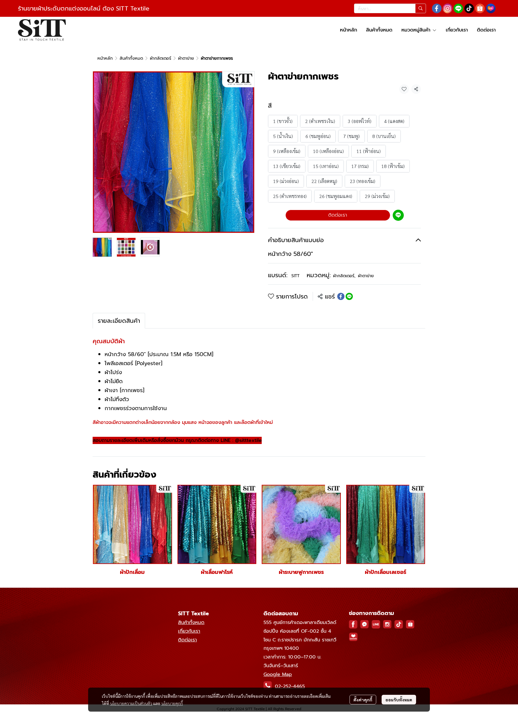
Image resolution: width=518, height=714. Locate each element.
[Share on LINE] (349, 296)
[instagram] (447, 8)
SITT (295, 276)
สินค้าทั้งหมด (131, 58)
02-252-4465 (290, 686)
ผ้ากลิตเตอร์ (160, 58)
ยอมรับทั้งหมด (399, 699)
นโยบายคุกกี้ (172, 703)
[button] (390, 8)
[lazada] (491, 8)
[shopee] (480, 8)
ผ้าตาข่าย (186, 58)
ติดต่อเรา (337, 215)
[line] (458, 8)
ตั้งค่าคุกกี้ (362, 699)
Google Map (277, 674)
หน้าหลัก (105, 58)
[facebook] (437, 8)
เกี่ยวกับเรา (189, 631)
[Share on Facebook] (340, 296)
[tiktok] (469, 8)
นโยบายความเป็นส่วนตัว (131, 703)
